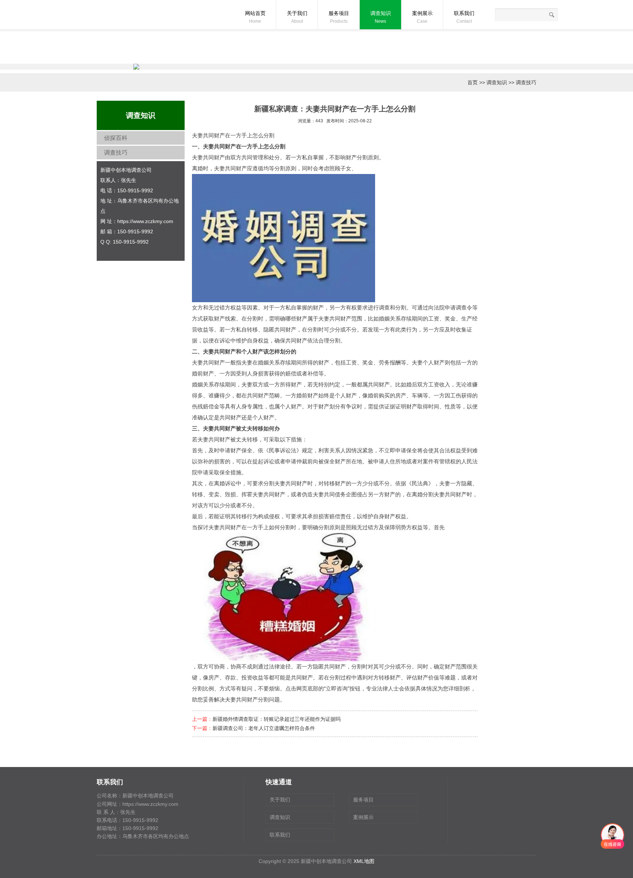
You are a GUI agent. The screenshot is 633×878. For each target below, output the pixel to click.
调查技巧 (526, 82)
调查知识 (380, 17)
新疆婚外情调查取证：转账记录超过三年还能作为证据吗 (276, 719)
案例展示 (422, 17)
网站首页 (255, 17)
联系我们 (464, 17)
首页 (472, 82)
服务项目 (339, 17)
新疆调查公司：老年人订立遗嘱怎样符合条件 (263, 728)
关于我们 (297, 17)
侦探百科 (115, 138)
